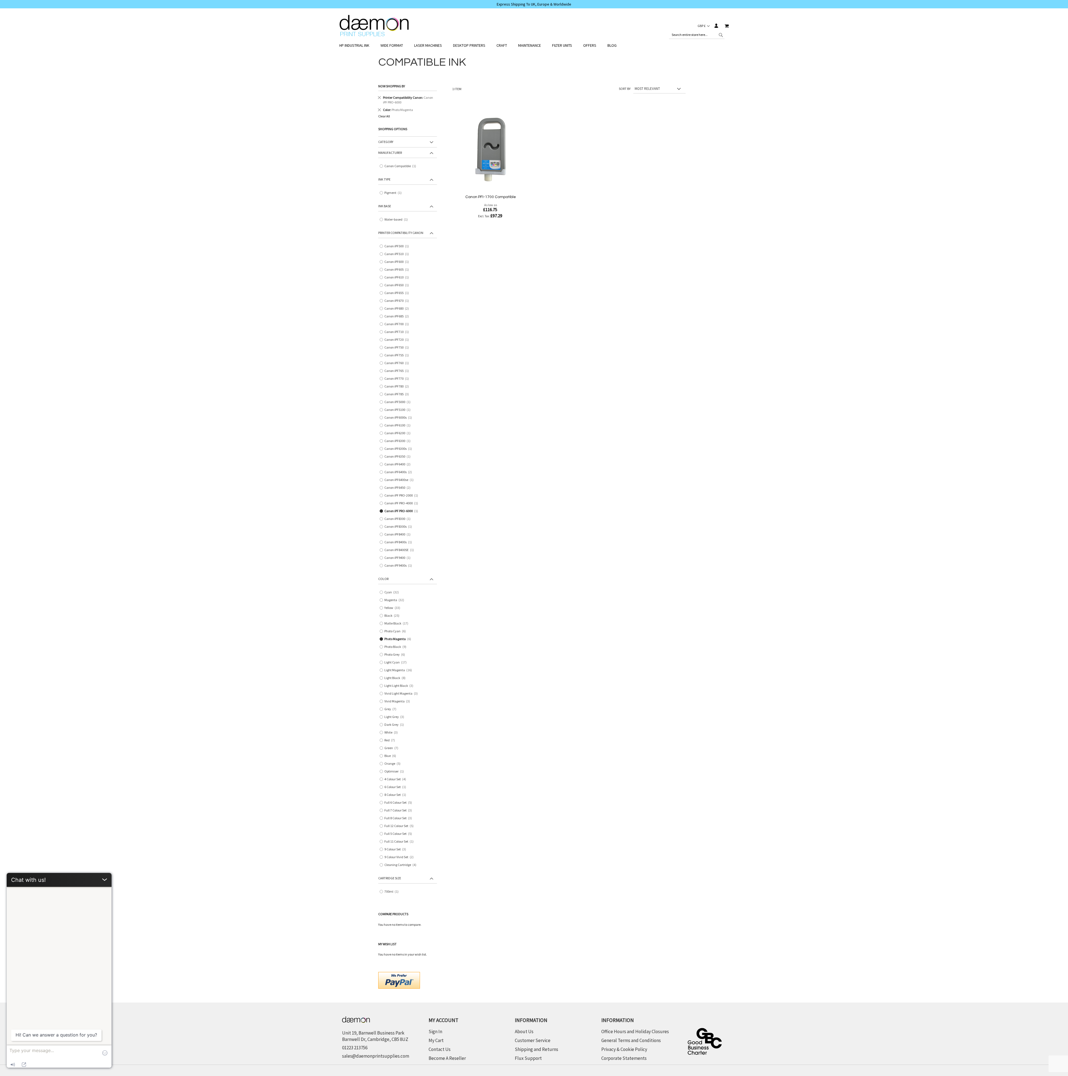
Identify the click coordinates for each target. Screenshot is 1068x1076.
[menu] (534, 45)
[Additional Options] (399, 980)
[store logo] (374, 25)
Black (393, 615)
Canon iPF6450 (399, 487)
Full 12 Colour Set (400, 826)
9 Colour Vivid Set (400, 857)
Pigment (394, 193)
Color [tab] (383, 579)
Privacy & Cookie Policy (624, 1049)
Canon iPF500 (397, 246)
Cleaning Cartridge (402, 865)
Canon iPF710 (397, 332)
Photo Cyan (397, 631)
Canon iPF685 (398, 316)
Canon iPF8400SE (400, 550)
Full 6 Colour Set (400, 802)
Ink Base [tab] (384, 206)
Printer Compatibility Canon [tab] (400, 233)
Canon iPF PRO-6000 (402, 511)
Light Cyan (396, 662)
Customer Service (532, 1040)
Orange (394, 763)
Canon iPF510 (397, 254)
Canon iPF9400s (399, 565)
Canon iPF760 (397, 363)
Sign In (716, 25)
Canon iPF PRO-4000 (402, 503)
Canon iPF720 (397, 339)
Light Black (396, 678)
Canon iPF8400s (399, 542)
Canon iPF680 (398, 308)
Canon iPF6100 (398, 425)
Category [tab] (385, 142)
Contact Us (440, 1049)
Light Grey (396, 717)
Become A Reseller (447, 1058)
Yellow (393, 608)
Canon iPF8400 (398, 534)
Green (393, 748)
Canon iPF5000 (398, 402)
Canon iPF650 (397, 285)
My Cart (436, 1040)
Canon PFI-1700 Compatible (490, 197)
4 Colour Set (397, 779)
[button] (704, 25)
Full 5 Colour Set (400, 833)
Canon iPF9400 (398, 558)
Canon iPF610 (397, 277)
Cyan (392, 592)
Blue (392, 756)
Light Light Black (400, 685)
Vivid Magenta (399, 701)
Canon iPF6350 (398, 456)
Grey (392, 709)
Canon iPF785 (398, 394)
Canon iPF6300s (399, 448)
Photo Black (397, 647)
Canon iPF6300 (398, 441)
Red (391, 740)
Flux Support (528, 1058)
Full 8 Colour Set (400, 818)
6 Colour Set (396, 787)
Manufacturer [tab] (390, 152)
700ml (392, 891)
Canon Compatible (401, 166)
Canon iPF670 (397, 300)
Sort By (625, 89)
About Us (524, 1031)
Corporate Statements (624, 1058)
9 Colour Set (397, 849)
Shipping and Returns (536, 1049)
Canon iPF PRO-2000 (402, 495)
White (393, 732)
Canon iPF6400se (400, 480)
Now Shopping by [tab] (391, 86)
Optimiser (395, 771)
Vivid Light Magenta (403, 693)
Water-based (397, 219)
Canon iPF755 (397, 355)
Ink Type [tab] (384, 179)
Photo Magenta (399, 639)
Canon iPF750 (397, 347)
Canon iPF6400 (399, 464)
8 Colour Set (396, 795)
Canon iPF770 (397, 378)
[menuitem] (357, 45)
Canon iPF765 (397, 371)
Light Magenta (399, 670)
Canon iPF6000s (399, 417)
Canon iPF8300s (399, 526)
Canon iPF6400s (400, 472)
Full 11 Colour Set (400, 841)
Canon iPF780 (398, 386)
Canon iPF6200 (398, 433)
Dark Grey (395, 724)
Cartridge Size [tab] (389, 878)
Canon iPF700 (397, 324)
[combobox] (697, 35)
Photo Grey (396, 654)
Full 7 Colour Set (400, 810)
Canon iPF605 (397, 269)
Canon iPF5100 (398, 410)
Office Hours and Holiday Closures (635, 1031)
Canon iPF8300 (398, 519)
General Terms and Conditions (631, 1040)
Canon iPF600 (397, 262)
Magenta (395, 600)
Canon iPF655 (397, 293)
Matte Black (397, 623)
